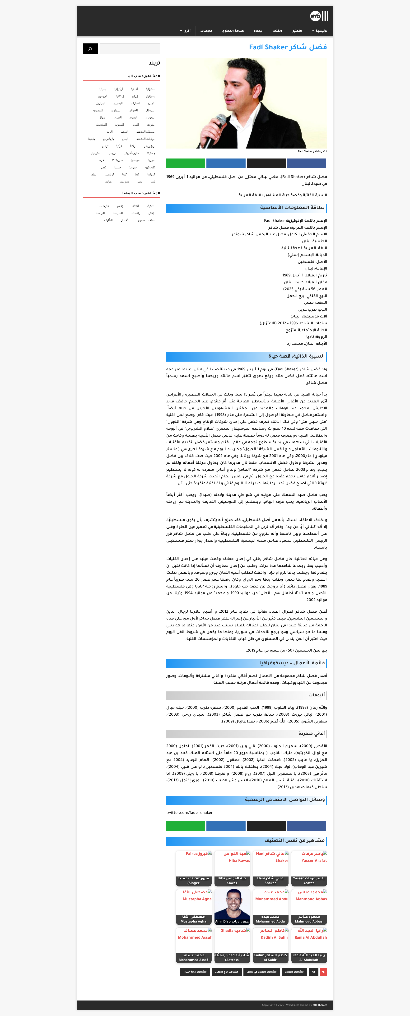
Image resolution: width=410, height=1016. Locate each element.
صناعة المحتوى (233, 31)
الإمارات (135, 103)
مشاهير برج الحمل (226, 972)
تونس (105, 145)
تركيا (119, 145)
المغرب (119, 124)
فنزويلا (132, 167)
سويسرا (135, 160)
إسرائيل (150, 96)
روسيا (111, 152)
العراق (102, 117)
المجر (135, 124)
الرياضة (100, 212)
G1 (313, 972)
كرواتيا (151, 174)
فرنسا (100, 160)
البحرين (117, 103)
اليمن (125, 138)
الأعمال (124, 220)
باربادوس (108, 138)
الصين (117, 117)
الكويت (151, 124)
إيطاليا (120, 96)
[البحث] (90, 48)
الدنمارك (116, 110)
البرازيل (100, 103)
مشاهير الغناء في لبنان (262, 972)
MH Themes (320, 1005)
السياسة (117, 212)
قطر (103, 167)
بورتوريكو (149, 145)
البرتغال (150, 110)
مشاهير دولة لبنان (195, 972)
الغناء (277, 31)
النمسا (124, 131)
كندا (137, 174)
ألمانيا (134, 88)
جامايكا (151, 152)
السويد (133, 117)
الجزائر (133, 110)
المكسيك (101, 124)
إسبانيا (102, 88)
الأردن (151, 103)
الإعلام (258, 31)
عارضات (206, 31)
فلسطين (149, 167)
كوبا (124, 174)
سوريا (151, 160)
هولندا (107, 181)
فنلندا (117, 167)
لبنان (93, 174)
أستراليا (150, 88)
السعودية (97, 110)
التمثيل (297, 31)
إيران (135, 96)
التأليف (108, 220)
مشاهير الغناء (294, 972)
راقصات (135, 212)
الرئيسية (322, 31)
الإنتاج (151, 212)
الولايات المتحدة (145, 138)
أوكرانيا (118, 88)
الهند (109, 131)
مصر (139, 181)
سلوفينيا (95, 152)
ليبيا (152, 181)
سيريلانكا (117, 160)
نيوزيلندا (124, 181)
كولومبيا (109, 174)
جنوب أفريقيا (131, 152)
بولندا (133, 145)
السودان (150, 117)
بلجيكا (91, 138)
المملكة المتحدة (145, 131)
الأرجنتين (103, 96)
